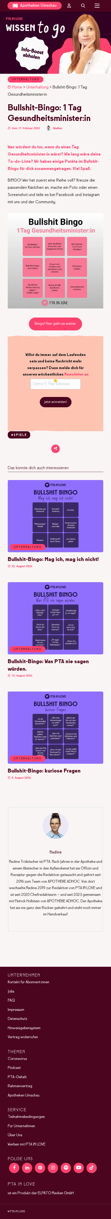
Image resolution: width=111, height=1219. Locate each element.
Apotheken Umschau (38, 5)
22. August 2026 (21, 566)
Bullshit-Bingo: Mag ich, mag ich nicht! (53, 559)
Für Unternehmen (21, 1126)
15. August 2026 (21, 675)
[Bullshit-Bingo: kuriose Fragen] (55, 763)
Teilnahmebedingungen (26, 1117)
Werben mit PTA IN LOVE (26, 1144)
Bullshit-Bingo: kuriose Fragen (44, 771)
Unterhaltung (25, 79)
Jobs (11, 991)
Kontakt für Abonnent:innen (28, 982)
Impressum (16, 1010)
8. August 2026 (21, 777)
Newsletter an (76, 374)
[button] (55, 43)
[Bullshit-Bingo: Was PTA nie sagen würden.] (55, 653)
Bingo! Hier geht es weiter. (55, 324)
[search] (83, 5)
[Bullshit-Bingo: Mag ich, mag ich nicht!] (55, 551)
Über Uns (15, 1135)
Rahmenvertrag (20, 1086)
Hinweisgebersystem (24, 1028)
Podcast (14, 1068)
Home (17, 87)
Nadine (57, 128)
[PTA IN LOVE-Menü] (97, 5)
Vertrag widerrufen (23, 1037)
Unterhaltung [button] (28, 547)
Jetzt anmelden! (55, 402)
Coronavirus (17, 1059)
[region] (55, 43)
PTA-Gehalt (17, 1077)
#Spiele (19, 435)
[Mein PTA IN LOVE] (69, 5)
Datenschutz (17, 1019)
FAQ (11, 1000)
